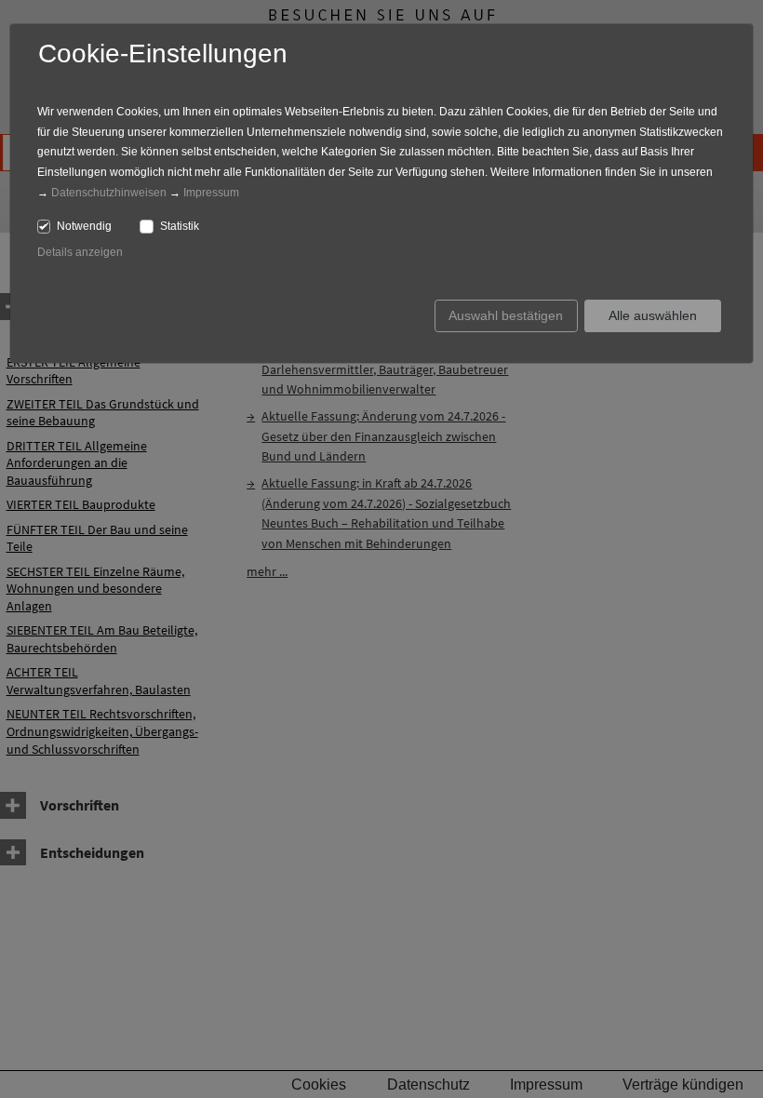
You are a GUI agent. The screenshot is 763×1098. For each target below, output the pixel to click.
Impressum (211, 192)
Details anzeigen (80, 252)
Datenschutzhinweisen (109, 192)
